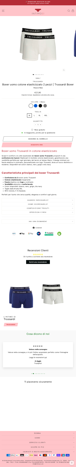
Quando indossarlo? (38, 200)
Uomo (37, 438)
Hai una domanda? (38, 221)
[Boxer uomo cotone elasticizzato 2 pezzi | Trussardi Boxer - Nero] (17, 424)
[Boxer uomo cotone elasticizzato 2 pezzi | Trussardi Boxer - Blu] (14, 424)
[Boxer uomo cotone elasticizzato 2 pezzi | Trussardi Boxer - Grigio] (19, 424)
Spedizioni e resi (38, 212)
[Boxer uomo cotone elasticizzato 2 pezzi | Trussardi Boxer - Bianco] (12, 424)
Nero (40, 106)
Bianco (31, 106)
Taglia (38, 112)
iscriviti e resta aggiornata (37, 452)
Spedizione (36, 95)
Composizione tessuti (38, 208)
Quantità (38, 121)
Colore (38, 102)
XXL (45, 115)
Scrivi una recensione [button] (38, 262)
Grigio (45, 106)
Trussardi (38, 81)
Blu (36, 106)
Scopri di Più (37, 447)
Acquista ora (37, 145)
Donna (37, 433)
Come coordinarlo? (38, 204)
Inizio (37, 78)
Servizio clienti (37, 442)
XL (40, 115)
